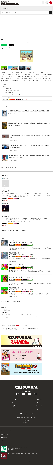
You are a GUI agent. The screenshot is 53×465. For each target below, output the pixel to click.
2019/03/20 (4, 191)
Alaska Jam (7, 314)
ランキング (39, 406)
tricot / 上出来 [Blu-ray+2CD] (16, 264)
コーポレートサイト (26, 422)
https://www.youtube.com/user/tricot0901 (14, 94)
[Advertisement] (26, 26)
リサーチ (39, 402)
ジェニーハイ (7, 309)
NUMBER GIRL (20, 317)
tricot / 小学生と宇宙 (7, 213)
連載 (14, 406)
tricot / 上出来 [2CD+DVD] (15, 276)
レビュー (39, 409)
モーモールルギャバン (34, 317)
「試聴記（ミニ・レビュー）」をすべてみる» (13, 230)
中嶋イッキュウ (7, 317)
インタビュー (13, 409)
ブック (14, 402)
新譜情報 (39, 399)
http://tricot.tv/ (8, 88)
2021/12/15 (28, 266)
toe (30, 314)
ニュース (13, 399)
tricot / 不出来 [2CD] (14, 252)
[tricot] (4, 67)
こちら (17, 325)
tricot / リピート (5, 188)
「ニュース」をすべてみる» (9, 168)
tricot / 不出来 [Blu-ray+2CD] (16, 241)
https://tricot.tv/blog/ (10, 92)
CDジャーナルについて (6, 430)
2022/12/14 (28, 242)
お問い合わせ (4, 441)
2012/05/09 (4, 216)
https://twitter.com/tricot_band (12, 90)
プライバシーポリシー (5, 434)
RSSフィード (4, 437)
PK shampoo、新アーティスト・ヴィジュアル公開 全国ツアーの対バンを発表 (28, 110)
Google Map (26, 420)
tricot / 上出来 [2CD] (14, 287)
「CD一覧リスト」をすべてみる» (11, 301)
